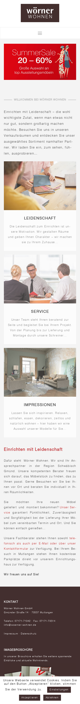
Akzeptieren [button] (29, 697)
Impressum (11, 634)
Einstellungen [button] (59, 689)
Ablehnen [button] (52, 697)
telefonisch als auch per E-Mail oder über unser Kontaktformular (40, 543)
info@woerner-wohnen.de (20, 625)
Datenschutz (29, 634)
